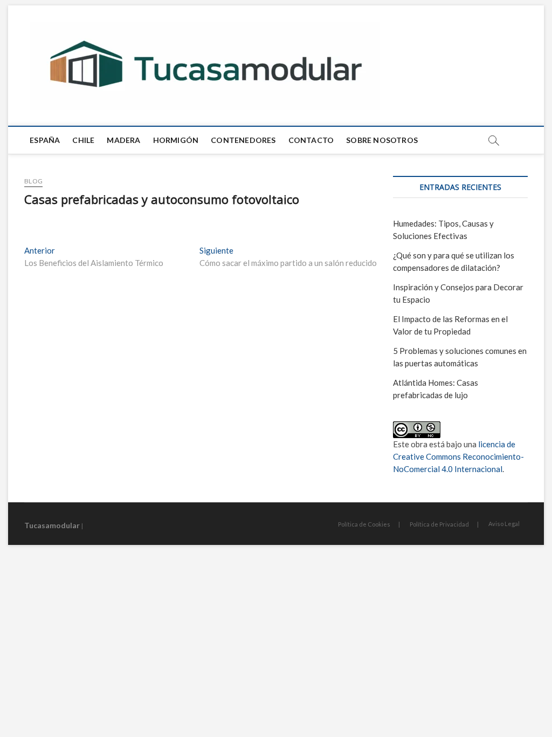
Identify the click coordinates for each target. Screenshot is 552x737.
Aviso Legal (504, 523)
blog (33, 181)
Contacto (311, 140)
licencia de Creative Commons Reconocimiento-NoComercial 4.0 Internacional (458, 456)
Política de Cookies (364, 524)
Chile (83, 140)
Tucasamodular (52, 525)
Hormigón (176, 140)
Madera (123, 140)
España (45, 140)
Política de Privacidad (439, 524)
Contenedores (243, 140)
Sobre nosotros (382, 140)
